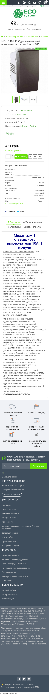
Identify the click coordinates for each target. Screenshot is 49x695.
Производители (9, 541)
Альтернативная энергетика (15, 576)
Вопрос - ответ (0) (33, 226)
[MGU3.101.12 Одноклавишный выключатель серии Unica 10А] (24, 70)
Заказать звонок (12, 494)
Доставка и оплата (10, 513)
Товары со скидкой (10, 545)
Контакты (6, 505)
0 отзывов (21, 114)
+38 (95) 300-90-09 (25, 24)
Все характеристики (14, 203)
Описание (15, 222)
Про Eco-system (9, 509)
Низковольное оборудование (15, 559)
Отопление (7, 580)
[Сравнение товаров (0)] (34, 2)
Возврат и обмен (9, 517)
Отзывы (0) (15, 226)
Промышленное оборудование (16, 568)
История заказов (9, 594)
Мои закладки (8, 598)
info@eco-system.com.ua (13, 489)
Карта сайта (7, 537)
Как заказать (7, 522)
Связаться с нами (10, 533)
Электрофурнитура (10, 555)
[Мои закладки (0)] (39, 2)
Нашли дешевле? (14, 150)
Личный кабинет (9, 590)
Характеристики (33, 222)
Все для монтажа (9, 572)
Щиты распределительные (14, 563)
